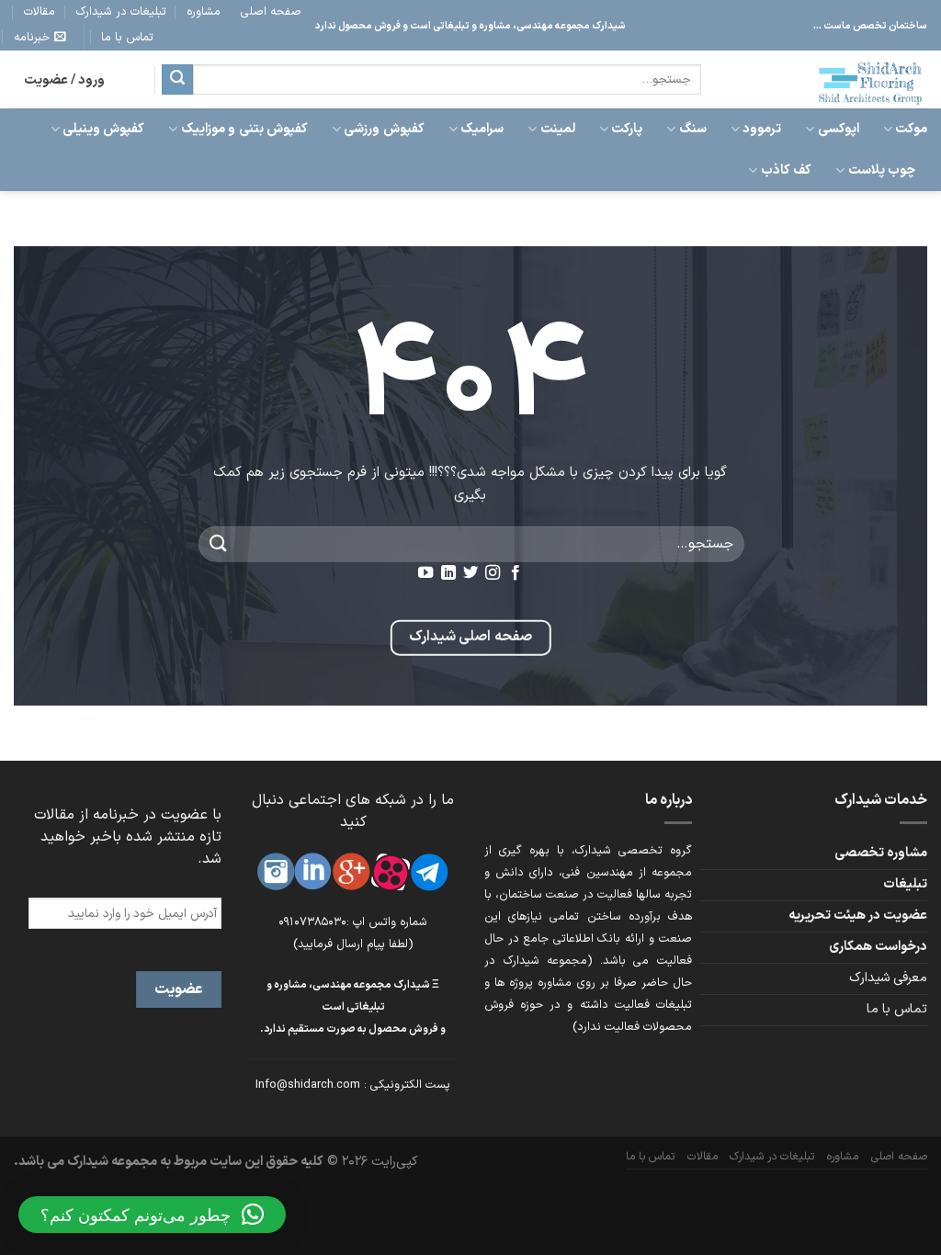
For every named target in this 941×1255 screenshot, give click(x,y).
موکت (911, 129)
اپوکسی (838, 129)
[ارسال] (177, 80)
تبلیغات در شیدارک (121, 11)
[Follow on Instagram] (492, 573)
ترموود (762, 129)
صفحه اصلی (271, 11)
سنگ (692, 129)
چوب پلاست (881, 170)
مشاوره (204, 11)
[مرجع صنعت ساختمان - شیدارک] (828, 79)
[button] (152, 1214)
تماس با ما (127, 37)
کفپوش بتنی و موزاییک (244, 129)
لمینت (557, 129)
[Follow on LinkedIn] (447, 573)
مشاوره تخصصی (880, 853)
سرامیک (482, 129)
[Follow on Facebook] (515, 573)
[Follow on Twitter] (470, 573)
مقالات (39, 11)
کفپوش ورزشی (384, 129)
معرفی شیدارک (888, 978)
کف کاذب (786, 170)
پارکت (626, 129)
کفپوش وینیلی (103, 129)
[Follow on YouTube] (425, 573)
